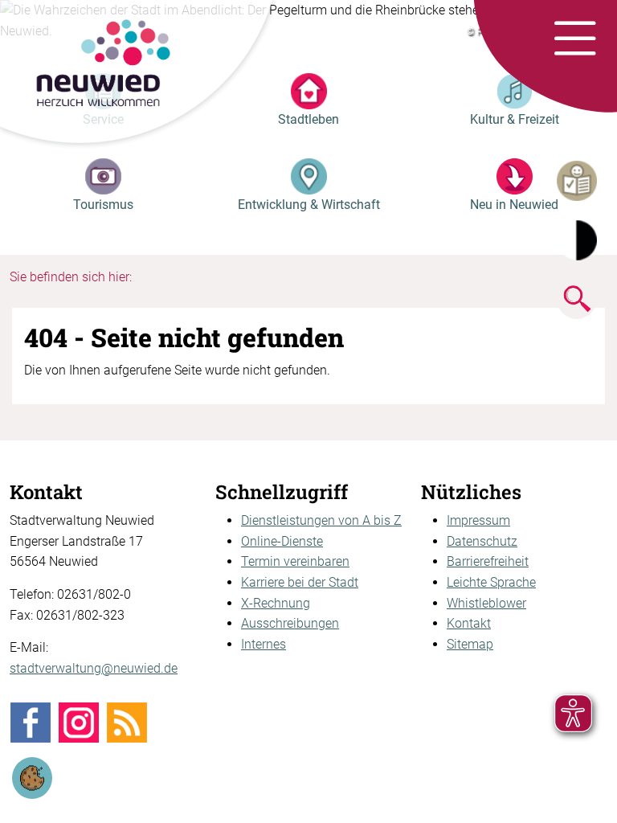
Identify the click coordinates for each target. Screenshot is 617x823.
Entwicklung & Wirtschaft (309, 204)
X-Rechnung (275, 603)
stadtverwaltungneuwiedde (94, 668)
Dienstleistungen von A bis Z (321, 520)
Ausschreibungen (290, 623)
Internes (263, 644)
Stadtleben (308, 119)
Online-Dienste (282, 541)
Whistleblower (486, 603)
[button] (575, 39)
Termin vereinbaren (295, 561)
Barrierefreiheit (488, 561)
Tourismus (103, 204)
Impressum (478, 520)
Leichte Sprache (491, 582)
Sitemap (470, 644)
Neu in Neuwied (514, 204)
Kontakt (469, 623)
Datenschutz (482, 541)
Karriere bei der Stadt (299, 582)
